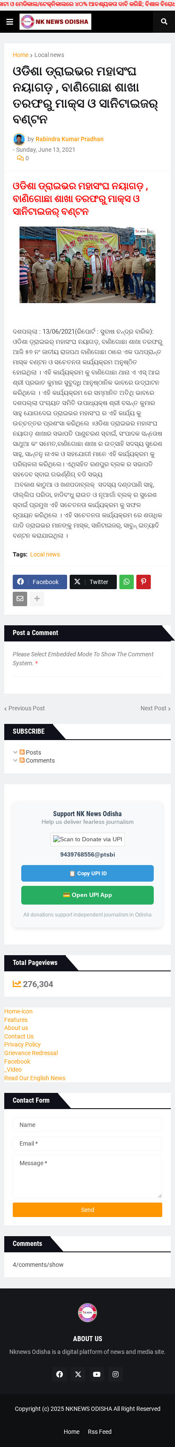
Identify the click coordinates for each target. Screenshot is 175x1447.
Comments (40, 760)
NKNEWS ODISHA (88, 1408)
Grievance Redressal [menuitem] (31, 1053)
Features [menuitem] (16, 1019)
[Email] (20, 599)
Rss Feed (100, 1431)
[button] (10, 22)
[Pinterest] (143, 582)
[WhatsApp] (126, 582)
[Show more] (37, 599)
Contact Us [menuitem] (19, 1036)
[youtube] (97, 1374)
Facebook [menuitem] (17, 1061)
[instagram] (115, 1374)
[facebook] (59, 1374)
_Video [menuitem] (13, 1069)
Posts (33, 752)
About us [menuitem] (16, 1027)
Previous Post (26, 708)
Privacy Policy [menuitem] (22, 1044)
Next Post (154, 708)
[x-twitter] (78, 1374)
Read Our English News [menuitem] (34, 1078)
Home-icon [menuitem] (18, 1011)
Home (20, 55)
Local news (49, 55)
